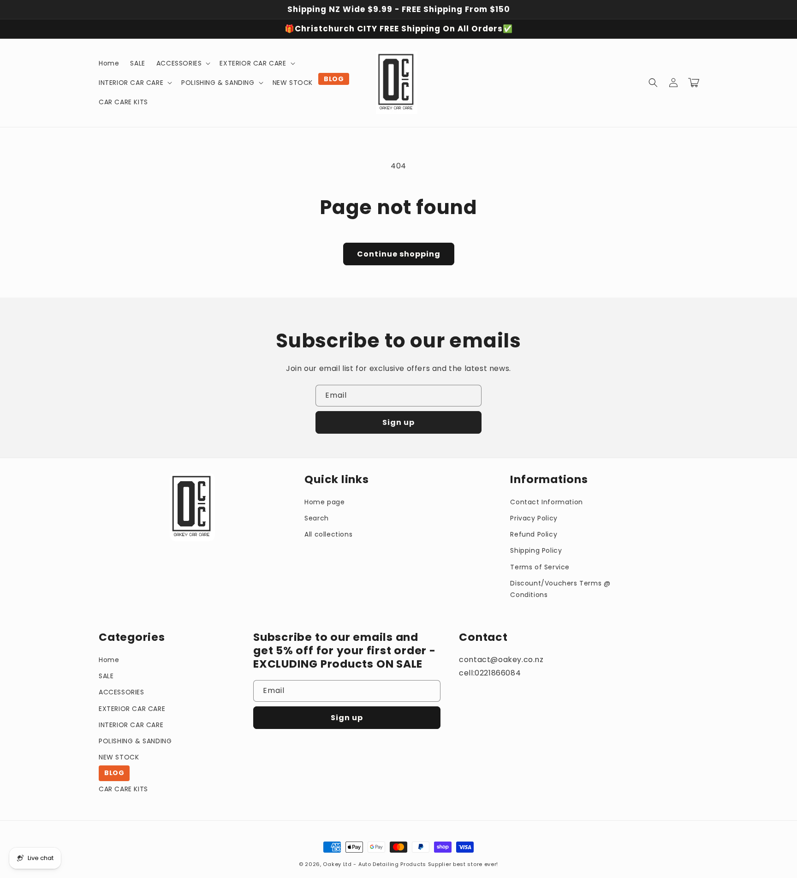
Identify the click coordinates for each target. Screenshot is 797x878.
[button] (182, 63)
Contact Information (546, 502)
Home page (324, 502)
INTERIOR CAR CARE (131, 724)
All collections (328, 534)
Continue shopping (398, 254)
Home (109, 659)
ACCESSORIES (121, 692)
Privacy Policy (533, 518)
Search (316, 518)
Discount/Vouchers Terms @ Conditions (560, 589)
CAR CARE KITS (123, 789)
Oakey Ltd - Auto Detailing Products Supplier (387, 864)
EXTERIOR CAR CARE (132, 708)
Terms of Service (540, 567)
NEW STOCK (119, 757)
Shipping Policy (536, 550)
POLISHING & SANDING (135, 741)
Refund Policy (533, 534)
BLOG (114, 772)
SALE (106, 676)
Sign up (398, 422)
